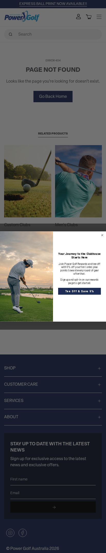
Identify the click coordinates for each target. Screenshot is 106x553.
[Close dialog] (102, 235)
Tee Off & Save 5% (79, 291)
